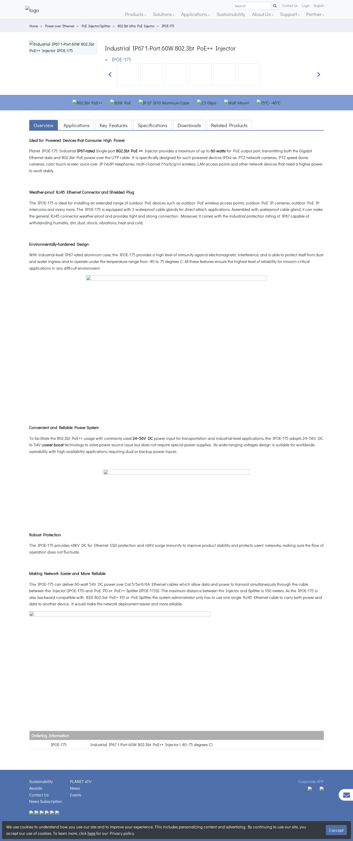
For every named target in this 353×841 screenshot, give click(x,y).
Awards (35, 788)
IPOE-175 (168, 26)
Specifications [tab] (152, 125)
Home (33, 26)
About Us (262, 14)
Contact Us (290, 6)
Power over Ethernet (59, 26)
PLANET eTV (80, 781)
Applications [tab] (77, 125)
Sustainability (231, 14)
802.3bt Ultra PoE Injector (136, 26)
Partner (314, 14)
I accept (336, 830)
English (319, 6)
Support (289, 14)
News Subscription (45, 801)
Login (306, 6)
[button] (110, 74)
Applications (194, 14)
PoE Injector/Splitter (96, 26)
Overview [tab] (43, 125)
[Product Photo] (63, 46)
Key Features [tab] (114, 125)
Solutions (163, 14)
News (75, 788)
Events (75, 794)
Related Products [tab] (229, 125)
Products (134, 14)
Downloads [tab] (189, 125)
